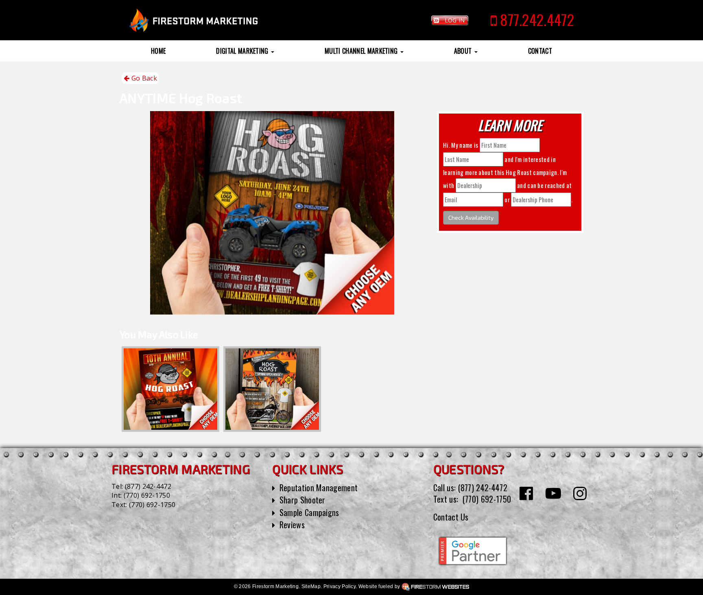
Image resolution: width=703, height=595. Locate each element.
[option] (170, 389)
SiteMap (311, 586)
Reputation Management (318, 487)
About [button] (464, 51)
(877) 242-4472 (148, 486)
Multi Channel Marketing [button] (362, 51)
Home (158, 51)
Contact (540, 51)
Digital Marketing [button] (243, 51)
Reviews (292, 524)
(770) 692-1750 (147, 495)
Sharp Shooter (302, 500)
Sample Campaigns (309, 512)
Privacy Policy (339, 586)
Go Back (143, 78)
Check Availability (470, 217)
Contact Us (451, 517)
